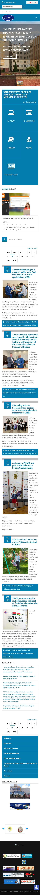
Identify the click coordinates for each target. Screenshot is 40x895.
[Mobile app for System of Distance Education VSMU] (16, 204)
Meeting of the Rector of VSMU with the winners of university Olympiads (19, 677)
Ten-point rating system (12, 758)
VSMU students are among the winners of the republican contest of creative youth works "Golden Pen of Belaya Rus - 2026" (19, 685)
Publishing (7, 738)
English (33, 2)
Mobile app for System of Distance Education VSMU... (19, 219)
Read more (9, 56)
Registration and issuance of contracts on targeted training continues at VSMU (18, 707)
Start (8, 252)
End (14, 260)
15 (32, 256)
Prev (14, 252)
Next (8, 260)
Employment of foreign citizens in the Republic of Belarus (20, 765)
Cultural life (7, 743)
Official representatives (11, 753)
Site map (7, 776)
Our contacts (8, 771)
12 (17, 256)
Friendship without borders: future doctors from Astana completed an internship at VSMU (24, 409)
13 (22, 256)
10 (7, 256)
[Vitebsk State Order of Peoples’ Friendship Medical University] (14, 17)
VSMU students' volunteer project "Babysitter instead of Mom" (24, 542)
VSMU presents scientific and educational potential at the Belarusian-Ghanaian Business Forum (25, 602)
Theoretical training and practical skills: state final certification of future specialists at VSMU (24, 273)
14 (27, 256)
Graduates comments (11, 748)
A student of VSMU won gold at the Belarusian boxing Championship (23, 465)
